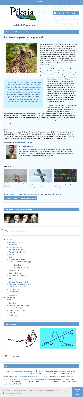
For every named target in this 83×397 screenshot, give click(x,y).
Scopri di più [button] (16, 393)
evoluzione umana (45, 376)
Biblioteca (12, 303)
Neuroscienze (14, 271)
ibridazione (7, 379)
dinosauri (68, 373)
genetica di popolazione (41, 194)
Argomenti (10, 239)
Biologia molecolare (12, 198)
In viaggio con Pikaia (21, 267)
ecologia (75, 374)
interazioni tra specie (19, 379)
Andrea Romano (26, 32)
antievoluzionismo (28, 371)
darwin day (59, 374)
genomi (71, 377)
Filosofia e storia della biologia (20, 262)
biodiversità (41, 371)
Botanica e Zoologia (16, 250)
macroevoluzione (39, 379)
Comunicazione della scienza (19, 305)
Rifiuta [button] (66, 392)
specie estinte (55, 381)
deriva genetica (56, 194)
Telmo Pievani (68, 381)
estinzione (8, 377)
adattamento (8, 371)
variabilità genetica (25, 194)
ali (14, 371)
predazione (23, 381)
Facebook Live (14, 289)
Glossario (15, 356)
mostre (63, 379)
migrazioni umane (56, 379)
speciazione (45, 382)
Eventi (8, 279)
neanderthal (71, 379)
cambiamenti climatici (56, 371)
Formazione (13, 292)
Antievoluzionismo (15, 242)
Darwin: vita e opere (16, 308)
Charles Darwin (70, 371)
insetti (11, 379)
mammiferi (48, 379)
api (34, 371)
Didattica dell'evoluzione (18, 287)
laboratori (26, 379)
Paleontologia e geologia (18, 275)
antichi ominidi (19, 371)
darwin (52, 374)
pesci (14, 382)
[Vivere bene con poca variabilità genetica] (40, 175)
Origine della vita (15, 273)
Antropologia (13, 245)
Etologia (12, 254)
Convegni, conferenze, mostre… (20, 284)
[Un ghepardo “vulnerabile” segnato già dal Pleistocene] (15, 175)
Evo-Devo (12, 257)
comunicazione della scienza (20, 374)
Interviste (12, 313)
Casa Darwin (18, 265)
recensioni (36, 381)
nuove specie (8, 381)
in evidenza (10, 297)
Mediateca (13, 315)
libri (32, 379)
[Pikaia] (22, 19)
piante (18, 382)
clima (77, 371)
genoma (66, 376)
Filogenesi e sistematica (18, 259)
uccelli (17, 383)
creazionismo (45, 373)
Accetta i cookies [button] (77, 392)
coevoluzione (8, 374)
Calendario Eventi (18, 231)
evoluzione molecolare (26, 377)
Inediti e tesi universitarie (18, 310)
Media (8, 300)
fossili (60, 376)
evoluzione (15, 377)
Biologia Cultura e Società (18, 282)
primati (29, 382)
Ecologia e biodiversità (28, 198)
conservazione (12, 194)
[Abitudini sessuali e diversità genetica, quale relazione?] (65, 175)
